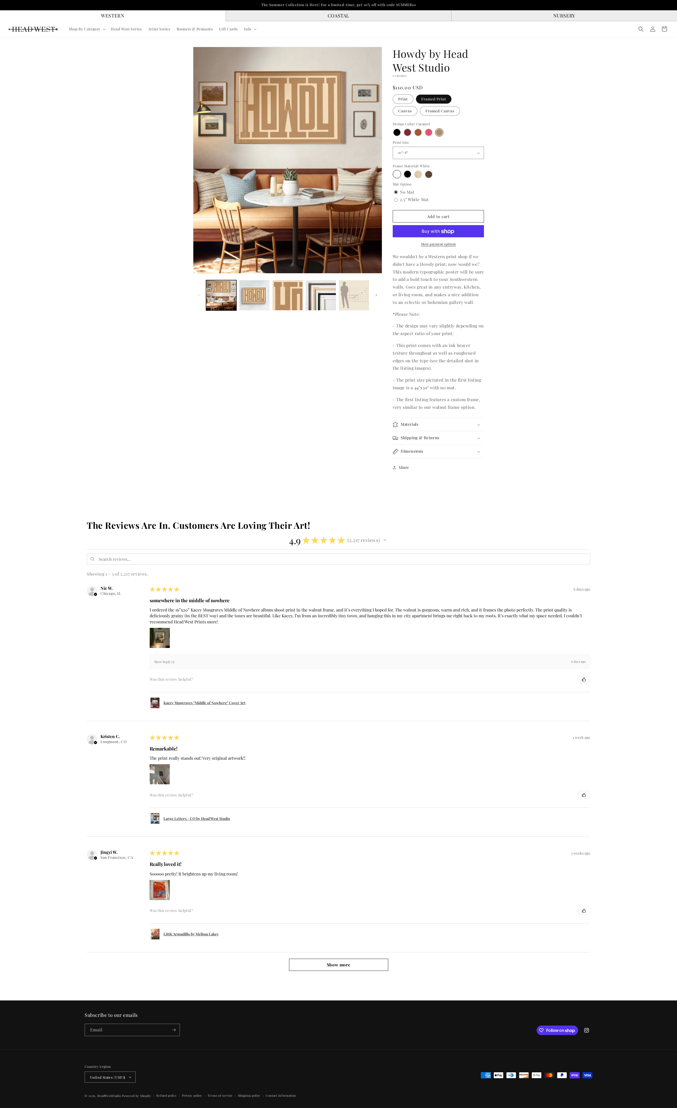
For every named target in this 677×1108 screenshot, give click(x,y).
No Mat (407, 192)
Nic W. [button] (106, 588)
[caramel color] (439, 132)
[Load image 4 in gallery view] (320, 295)
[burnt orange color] (418, 132)
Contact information (281, 1095)
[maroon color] (407, 132)
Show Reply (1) (164, 662)
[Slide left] (199, 295)
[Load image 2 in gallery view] (254, 295)
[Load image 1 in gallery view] (221, 295)
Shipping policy (249, 1095)
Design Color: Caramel (411, 124)
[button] (87, 29)
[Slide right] (376, 295)
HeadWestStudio (109, 1096)
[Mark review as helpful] (584, 679)
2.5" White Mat (414, 199)
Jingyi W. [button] (108, 852)
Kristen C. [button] (110, 736)
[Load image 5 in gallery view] (354, 295)
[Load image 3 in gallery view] (287, 295)
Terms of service (220, 1095)
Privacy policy (192, 1095)
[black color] (397, 132)
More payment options (438, 244)
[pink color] (428, 132)
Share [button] (404, 467)
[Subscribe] (174, 1030)
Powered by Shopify (136, 1096)
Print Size (401, 142)
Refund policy (166, 1095)
